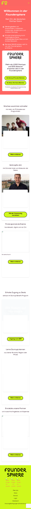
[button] (15, 78)
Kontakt (15, 495)
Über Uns (15, 490)
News (15, 493)
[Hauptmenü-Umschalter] (28, 3)
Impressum (15, 501)
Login (15, 498)
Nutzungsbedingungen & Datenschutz (15, 503)
